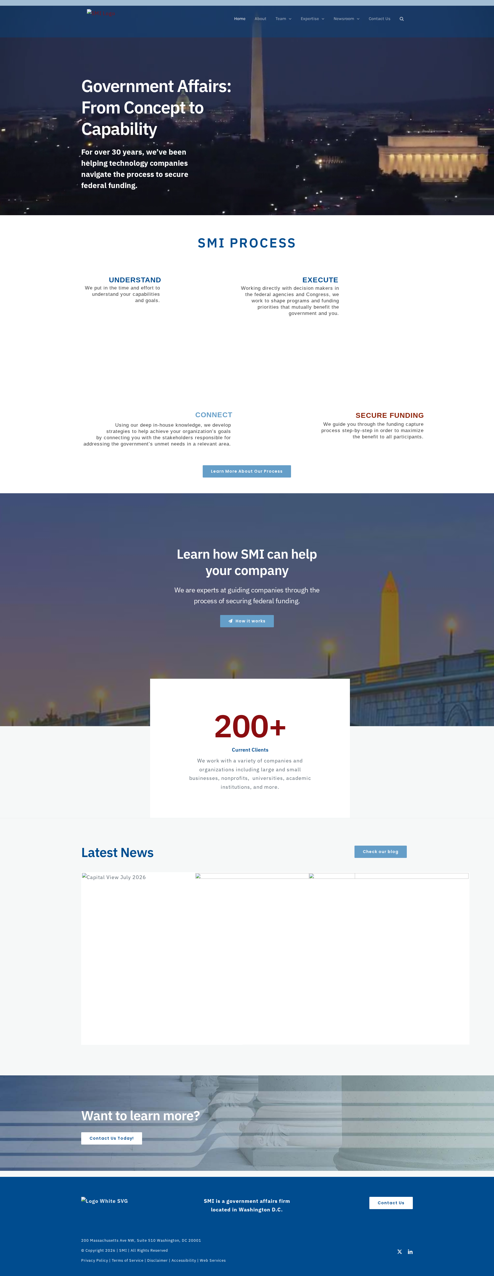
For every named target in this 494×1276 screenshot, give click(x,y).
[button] (402, 18)
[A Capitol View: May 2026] (389, 953)
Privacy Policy (94, 1260)
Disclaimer (157, 1260)
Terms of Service (128, 1260)
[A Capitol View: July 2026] (162, 953)
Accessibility (184, 1260)
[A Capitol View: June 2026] (275, 953)
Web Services (213, 1260)
